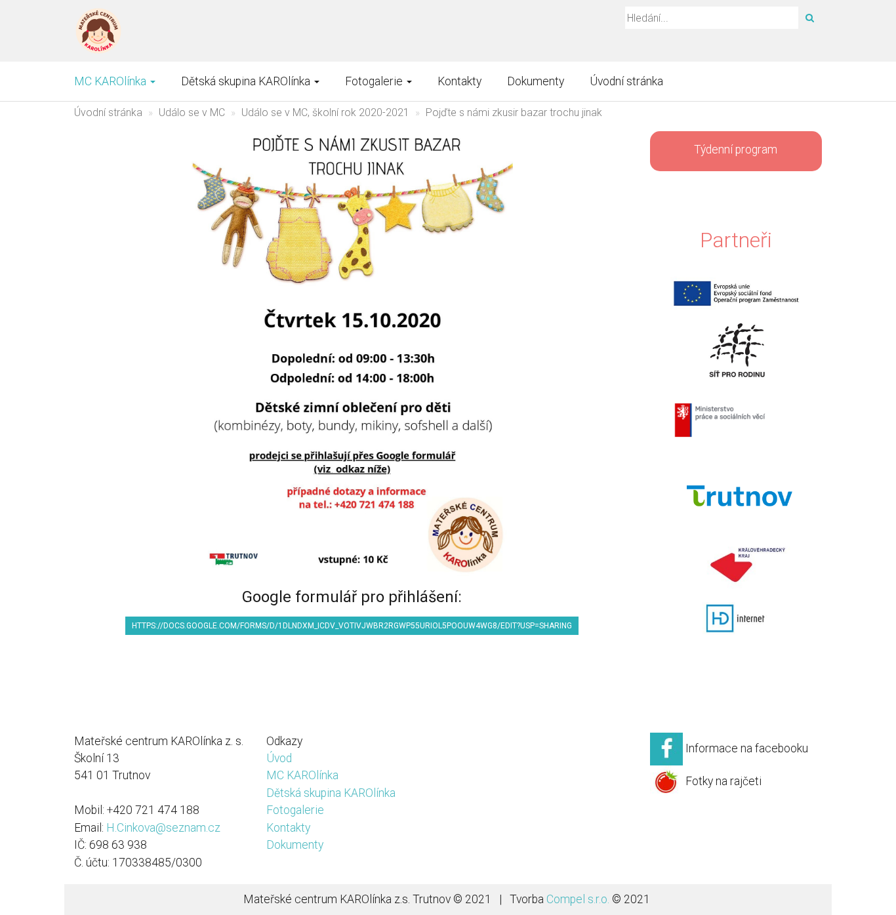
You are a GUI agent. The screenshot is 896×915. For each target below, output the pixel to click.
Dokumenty (535, 81)
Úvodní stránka (626, 81)
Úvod (279, 758)
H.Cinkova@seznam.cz (163, 827)
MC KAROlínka (111, 81)
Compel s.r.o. (577, 899)
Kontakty (459, 81)
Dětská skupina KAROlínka (247, 81)
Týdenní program (735, 149)
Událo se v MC (192, 112)
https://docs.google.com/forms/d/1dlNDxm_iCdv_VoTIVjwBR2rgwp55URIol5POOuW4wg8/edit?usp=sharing (352, 625)
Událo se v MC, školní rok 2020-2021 (325, 112)
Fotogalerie (375, 81)
